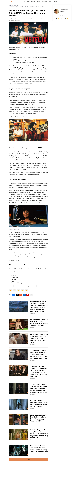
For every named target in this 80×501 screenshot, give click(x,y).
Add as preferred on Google (14, 20)
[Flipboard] (27, 295)
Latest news (16, 5)
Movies (28, 1)
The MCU (50, 1)
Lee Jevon (46, 18)
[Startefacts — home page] (12, 1)
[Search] (69, 1)
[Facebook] (13, 295)
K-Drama (38, 1)
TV (24, 1)
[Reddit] (20, 295)
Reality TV (56, 1)
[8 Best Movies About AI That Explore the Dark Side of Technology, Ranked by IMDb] (28, 419)
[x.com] (17, 295)
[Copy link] (31, 295)
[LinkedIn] (24, 295)
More (29, 459)
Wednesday (44, 1)
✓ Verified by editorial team (14, 18)
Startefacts (11, 5)
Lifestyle (33, 1)
